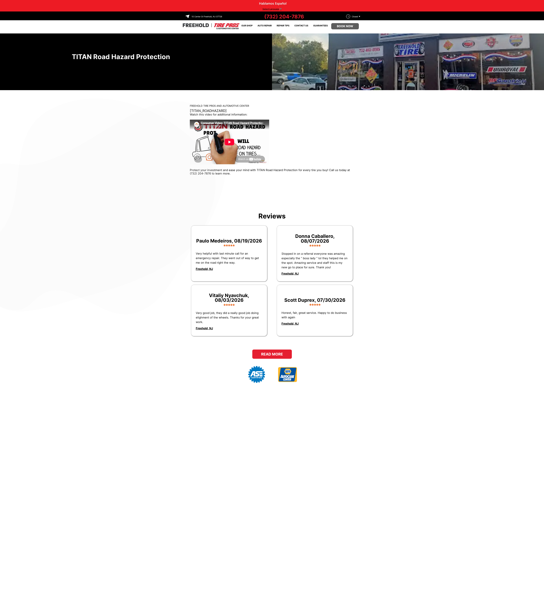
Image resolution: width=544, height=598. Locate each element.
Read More (272, 354)
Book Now (345, 26)
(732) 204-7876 (284, 16)
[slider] (229, 245)
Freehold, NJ (204, 269)
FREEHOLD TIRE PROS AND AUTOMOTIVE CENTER (219, 105)
